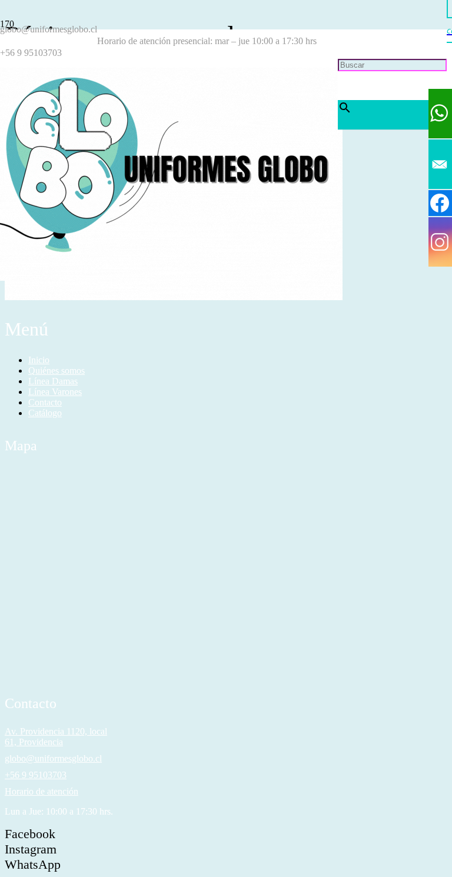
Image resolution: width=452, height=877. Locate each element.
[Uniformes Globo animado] (169, 278)
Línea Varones (55, 392)
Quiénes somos (56, 371)
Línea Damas (53, 381)
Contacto (45, 402)
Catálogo (45, 413)
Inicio (38, 360)
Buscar (351, 41)
